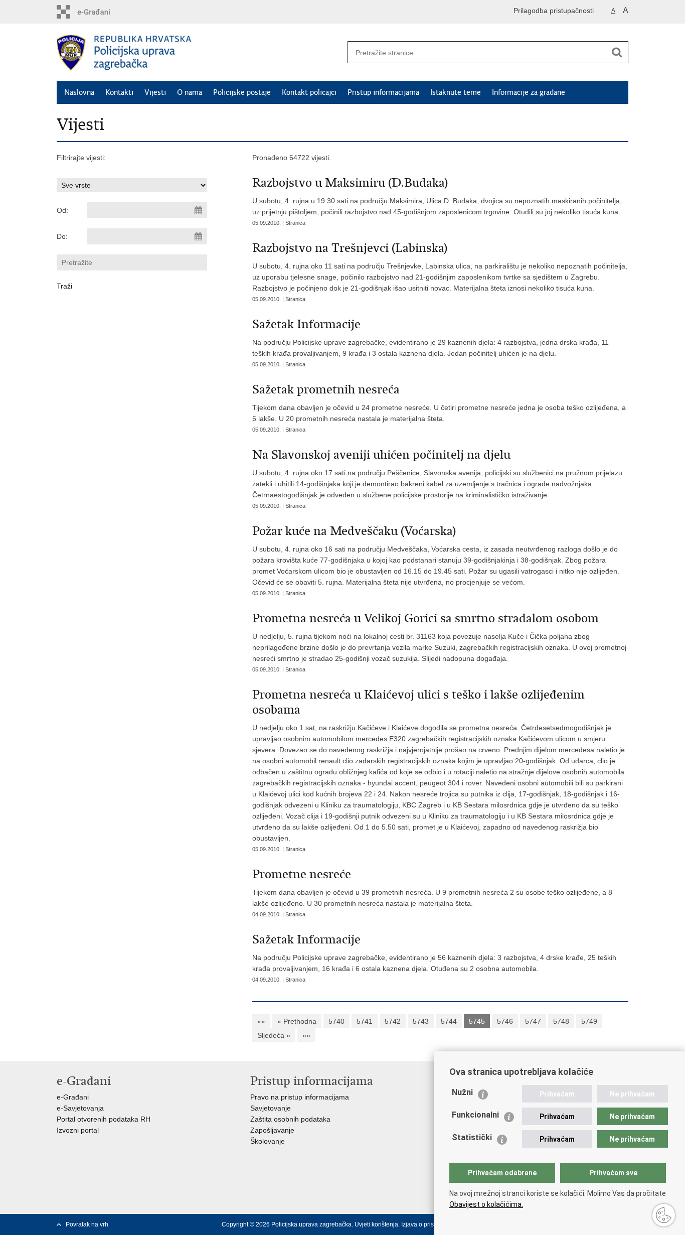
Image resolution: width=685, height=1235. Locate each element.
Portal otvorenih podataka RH (103, 1119)
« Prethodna (296, 1021)
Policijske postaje (242, 92)
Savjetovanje (270, 1108)
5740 (336, 1021)
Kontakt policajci (309, 92)
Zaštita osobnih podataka (290, 1119)
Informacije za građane (528, 92)
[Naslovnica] (199, 53)
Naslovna (79, 92)
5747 (533, 1021)
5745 (477, 1021)
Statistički (472, 1137)
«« (261, 1021)
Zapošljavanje (272, 1130)
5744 (449, 1021)
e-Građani (73, 1097)
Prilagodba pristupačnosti (553, 11)
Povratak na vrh (87, 1224)
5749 (589, 1021)
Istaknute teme (455, 92)
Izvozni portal (78, 1130)
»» (306, 1035)
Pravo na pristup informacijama (299, 1097)
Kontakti (119, 92)
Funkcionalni (475, 1115)
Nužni (462, 1092)
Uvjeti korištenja (376, 1224)
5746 (505, 1021)
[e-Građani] (99, 12)
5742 (393, 1021)
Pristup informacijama (383, 92)
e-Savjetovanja (80, 1108)
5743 (421, 1021)
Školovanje (267, 1141)
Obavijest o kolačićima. (486, 1204)
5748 (561, 1021)
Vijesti (155, 92)
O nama (189, 92)
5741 (365, 1021)
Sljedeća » (273, 1035)
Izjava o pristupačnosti (431, 1224)
